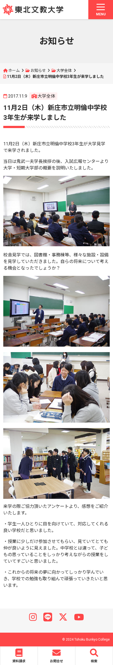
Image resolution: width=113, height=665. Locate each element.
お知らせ (38, 70)
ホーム (14, 70)
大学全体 (64, 70)
